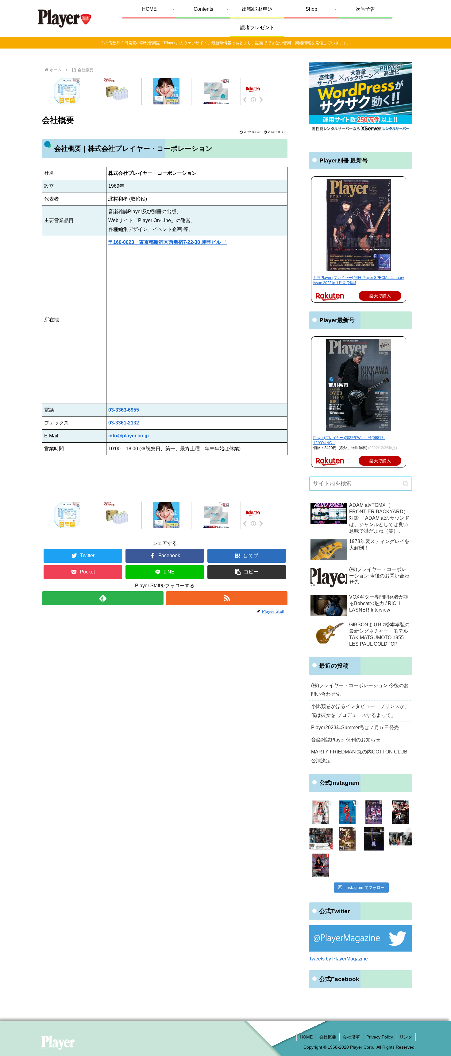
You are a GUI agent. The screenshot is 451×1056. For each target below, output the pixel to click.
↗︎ (167, 242)
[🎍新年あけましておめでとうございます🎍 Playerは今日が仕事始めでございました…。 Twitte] (321, 839)
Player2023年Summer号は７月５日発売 (355, 727)
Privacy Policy (379, 1036)
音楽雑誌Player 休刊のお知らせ (345, 739)
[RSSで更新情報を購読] (226, 598)
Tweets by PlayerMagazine (338, 958)
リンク (405, 1036)
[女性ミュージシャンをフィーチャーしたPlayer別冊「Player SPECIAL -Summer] (321, 812)
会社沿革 (351, 1036)
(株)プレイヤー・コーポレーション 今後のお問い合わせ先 (360, 690)
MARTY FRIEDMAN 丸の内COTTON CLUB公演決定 (359, 756)
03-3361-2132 (123, 422)
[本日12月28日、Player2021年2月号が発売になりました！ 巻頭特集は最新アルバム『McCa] (347, 839)
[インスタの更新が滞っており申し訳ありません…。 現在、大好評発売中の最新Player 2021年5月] (374, 812)
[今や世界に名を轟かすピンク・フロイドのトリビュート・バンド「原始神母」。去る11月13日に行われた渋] (374, 839)
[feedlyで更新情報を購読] (103, 598)
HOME (306, 1036)
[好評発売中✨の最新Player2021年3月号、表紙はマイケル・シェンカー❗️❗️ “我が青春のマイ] (400, 812)
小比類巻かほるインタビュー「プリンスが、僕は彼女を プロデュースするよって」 (360, 711)
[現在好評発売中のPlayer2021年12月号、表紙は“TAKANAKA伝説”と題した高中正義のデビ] (347, 812)
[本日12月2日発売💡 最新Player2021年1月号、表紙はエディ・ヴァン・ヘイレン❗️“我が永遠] (321, 865)
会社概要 (327, 1036)
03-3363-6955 (123, 410)
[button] (246, 572)
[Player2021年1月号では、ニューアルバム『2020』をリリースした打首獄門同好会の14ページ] (400, 839)
